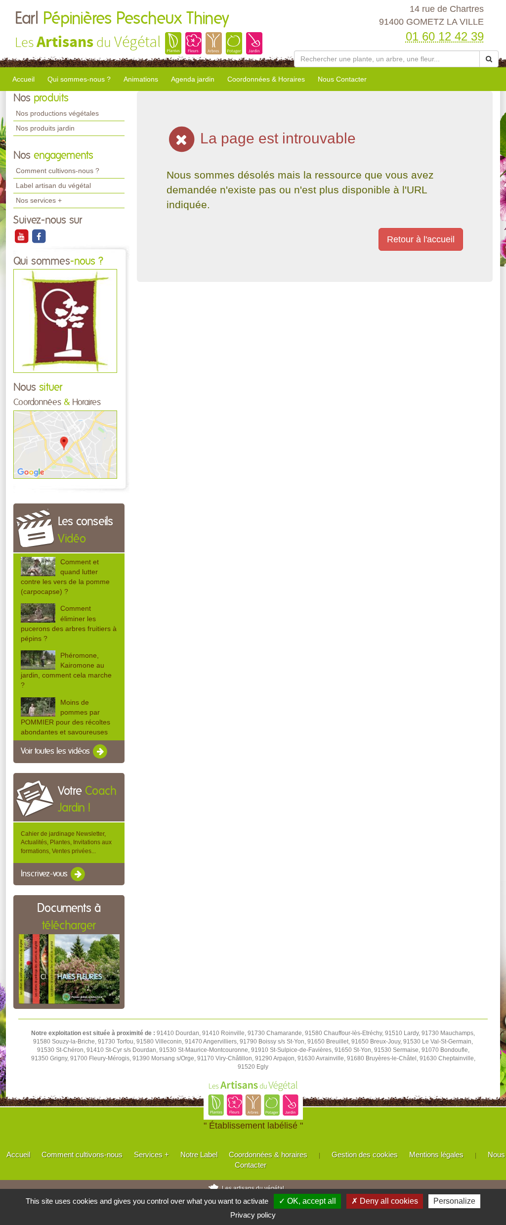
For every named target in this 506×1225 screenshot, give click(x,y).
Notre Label (198, 1154)
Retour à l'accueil (421, 239)
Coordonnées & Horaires (266, 79)
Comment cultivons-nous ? (57, 171)
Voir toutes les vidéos (56, 751)
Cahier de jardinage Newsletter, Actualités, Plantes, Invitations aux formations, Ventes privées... (66, 842)
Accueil (23, 79)
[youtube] (22, 235)
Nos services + (39, 200)
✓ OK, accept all (307, 1201)
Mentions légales (436, 1154)
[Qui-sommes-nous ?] (65, 321)
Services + (151, 1154)
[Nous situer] (65, 444)
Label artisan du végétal (53, 185)
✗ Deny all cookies (384, 1201)
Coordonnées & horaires (268, 1154)
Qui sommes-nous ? (79, 79)
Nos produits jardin (45, 128)
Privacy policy (253, 1215)
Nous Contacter (342, 79)
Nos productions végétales (57, 113)
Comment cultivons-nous (82, 1154)
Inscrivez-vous (45, 874)
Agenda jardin (192, 79)
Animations (141, 79)
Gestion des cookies (365, 1154)
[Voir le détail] (38, 566)
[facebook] (38, 235)
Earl (122, 18)
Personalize (454, 1201)
